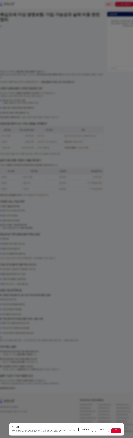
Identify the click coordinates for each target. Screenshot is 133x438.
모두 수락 (116, 430)
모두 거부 (85, 429)
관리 (102, 429)
